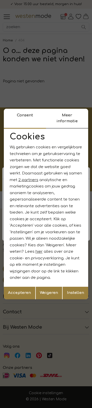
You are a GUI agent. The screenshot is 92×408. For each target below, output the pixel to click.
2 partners (28, 180)
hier (39, 251)
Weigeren (49, 293)
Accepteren (19, 293)
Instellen (75, 293)
